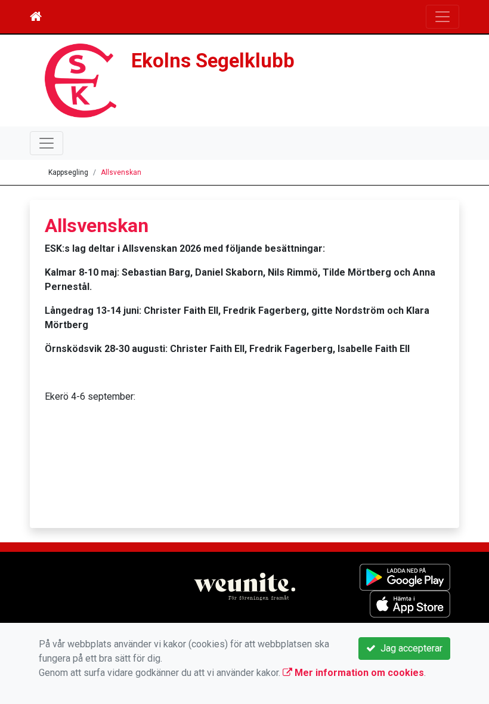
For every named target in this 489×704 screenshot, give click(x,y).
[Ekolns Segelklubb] (80, 79)
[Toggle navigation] (442, 17)
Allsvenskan (121, 172)
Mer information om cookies (358, 672)
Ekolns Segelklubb (213, 61)
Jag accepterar (409, 648)
